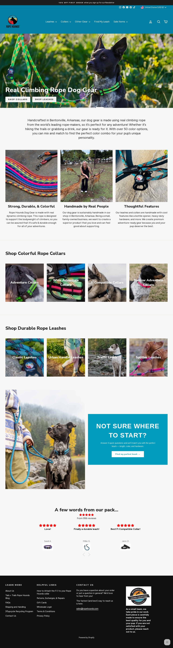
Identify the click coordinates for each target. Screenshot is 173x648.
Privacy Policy (43, 616)
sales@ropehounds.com (87, 608)
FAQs (7, 602)
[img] (86, 515)
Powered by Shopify (86, 638)
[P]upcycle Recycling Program (19, 611)
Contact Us (10, 616)
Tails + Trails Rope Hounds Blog (17, 596)
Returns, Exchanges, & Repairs (51, 598)
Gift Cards (42, 602)
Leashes (50, 21)
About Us (9, 591)
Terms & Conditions (46, 611)
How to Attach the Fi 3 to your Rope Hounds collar (54, 592)
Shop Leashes (44, 99)
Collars (65, 21)
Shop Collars (18, 99)
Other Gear (81, 21)
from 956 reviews (86, 518)
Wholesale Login (44, 607)
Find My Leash (101, 21)
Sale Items (120, 21)
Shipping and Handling (15, 607)
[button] (84, 554)
